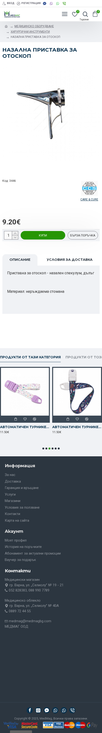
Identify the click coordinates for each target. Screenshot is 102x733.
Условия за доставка (70, 260)
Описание (19, 260)
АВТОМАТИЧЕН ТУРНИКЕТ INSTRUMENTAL (77, 427)
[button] (43, 448)
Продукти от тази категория (30, 357)
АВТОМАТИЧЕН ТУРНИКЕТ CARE (25, 427)
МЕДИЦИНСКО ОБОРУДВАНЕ (34, 26)
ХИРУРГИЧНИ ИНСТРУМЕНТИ (30, 31)
